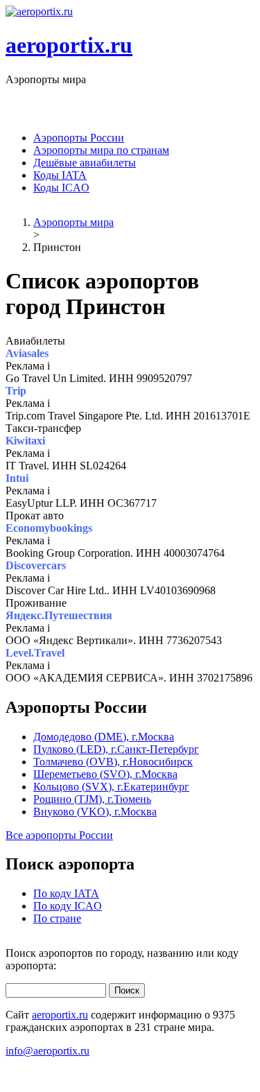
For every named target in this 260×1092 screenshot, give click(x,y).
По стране (57, 918)
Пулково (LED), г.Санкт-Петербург (116, 749)
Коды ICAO (61, 187)
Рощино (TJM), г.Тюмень (92, 799)
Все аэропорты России (59, 835)
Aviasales (27, 353)
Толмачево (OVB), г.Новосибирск (113, 762)
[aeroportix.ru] (39, 11)
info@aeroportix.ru (47, 1051)
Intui (17, 478)
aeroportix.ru (69, 45)
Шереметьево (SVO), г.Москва (105, 774)
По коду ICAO (67, 906)
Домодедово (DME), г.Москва (103, 737)
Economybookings (49, 528)
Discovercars (36, 565)
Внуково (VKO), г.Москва (95, 811)
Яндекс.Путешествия (59, 615)
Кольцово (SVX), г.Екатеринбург (111, 786)
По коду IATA (66, 893)
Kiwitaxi (25, 441)
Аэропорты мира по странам (101, 150)
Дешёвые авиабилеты (84, 162)
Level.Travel (35, 653)
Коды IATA (60, 175)
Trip (16, 391)
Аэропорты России (78, 138)
